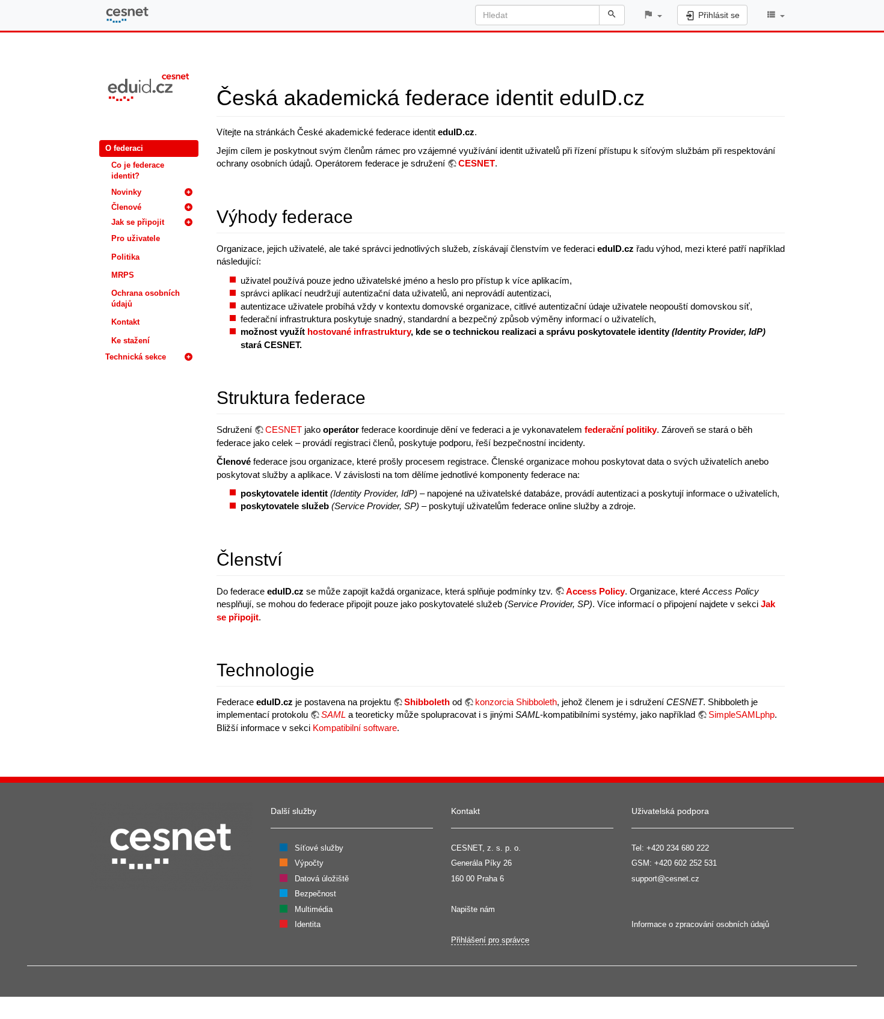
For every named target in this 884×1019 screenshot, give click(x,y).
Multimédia (314, 909)
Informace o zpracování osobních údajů (700, 924)
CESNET (476, 163)
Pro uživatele (135, 238)
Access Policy (595, 591)
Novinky (126, 192)
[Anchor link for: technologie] (324, 668)
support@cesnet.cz (665, 878)
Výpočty (309, 863)
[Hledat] (612, 15)
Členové (126, 207)
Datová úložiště (322, 878)
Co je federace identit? (137, 170)
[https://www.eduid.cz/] (148, 86)
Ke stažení (130, 340)
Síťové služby (319, 847)
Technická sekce (135, 356)
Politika (125, 257)
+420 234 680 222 (677, 847)
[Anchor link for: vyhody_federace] (362, 215)
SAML (333, 714)
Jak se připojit (137, 222)
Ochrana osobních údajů (145, 298)
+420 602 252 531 (685, 863)
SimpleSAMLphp (741, 714)
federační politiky (621, 429)
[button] (652, 15)
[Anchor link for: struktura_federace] (375, 396)
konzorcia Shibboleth (516, 702)
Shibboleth (427, 702)
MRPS (122, 275)
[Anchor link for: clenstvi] (291, 558)
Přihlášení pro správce (490, 939)
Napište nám (473, 909)
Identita (308, 924)
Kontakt (125, 321)
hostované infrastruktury (359, 331)
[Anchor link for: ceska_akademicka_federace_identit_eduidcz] (656, 95)
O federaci (124, 148)
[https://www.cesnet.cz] (171, 845)
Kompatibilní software (355, 728)
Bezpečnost (315, 893)
